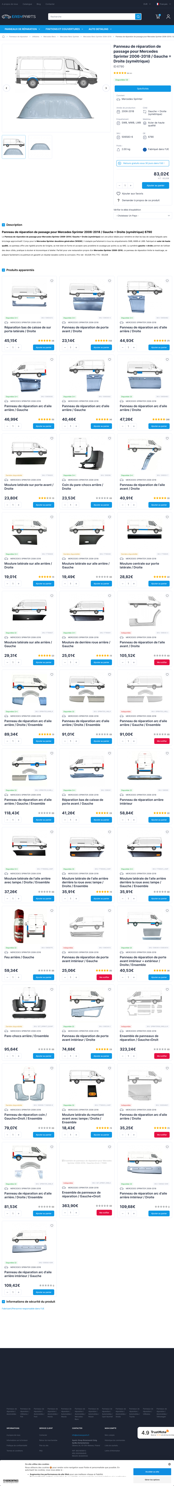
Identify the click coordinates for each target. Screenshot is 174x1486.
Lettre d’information (112, 1451)
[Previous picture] (6, 88)
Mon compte (109, 1435)
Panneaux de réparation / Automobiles (12, 1411)
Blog (39, 4)
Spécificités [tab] (143, 88)
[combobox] (143, 215)
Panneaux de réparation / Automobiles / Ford (39, 1413)
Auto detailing (98, 29)
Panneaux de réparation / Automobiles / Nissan (93, 1413)
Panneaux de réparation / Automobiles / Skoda (121, 1413)
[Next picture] (106, 88)
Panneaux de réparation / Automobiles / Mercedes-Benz (80, 1414)
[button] (119, 185)
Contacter (50, 4)
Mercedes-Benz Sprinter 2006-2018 (97, 37)
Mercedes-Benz (49, 37)
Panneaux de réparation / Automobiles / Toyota (134, 1413)
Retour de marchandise (48, 1440)
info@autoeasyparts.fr (80, 1435)
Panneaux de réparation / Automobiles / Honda (53, 1413)
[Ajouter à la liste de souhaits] (51, 280)
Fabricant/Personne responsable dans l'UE (23, 1308)
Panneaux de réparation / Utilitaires (148, 1411)
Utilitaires (35, 37)
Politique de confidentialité (17, 1445)
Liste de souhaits (111, 1445)
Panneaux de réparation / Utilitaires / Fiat (25, 1413)
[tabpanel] (142, 126)
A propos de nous (10, 4)
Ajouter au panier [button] (155, 185)
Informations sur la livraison (17, 1440)
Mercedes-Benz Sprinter (69, 37)
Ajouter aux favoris (132, 193)
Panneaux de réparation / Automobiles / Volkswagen (162, 1413)
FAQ (40, 1451)
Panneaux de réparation (21, 29)
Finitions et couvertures (63, 29)
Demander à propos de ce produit (141, 200)
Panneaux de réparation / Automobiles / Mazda (66, 1413)
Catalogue (27, 4)
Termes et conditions (15, 1451)
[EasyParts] (19, 17)
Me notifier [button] (162, 662)
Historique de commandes (115, 1440)
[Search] (138, 17)
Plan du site (43, 1445)
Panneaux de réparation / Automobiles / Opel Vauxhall (107, 1413)
